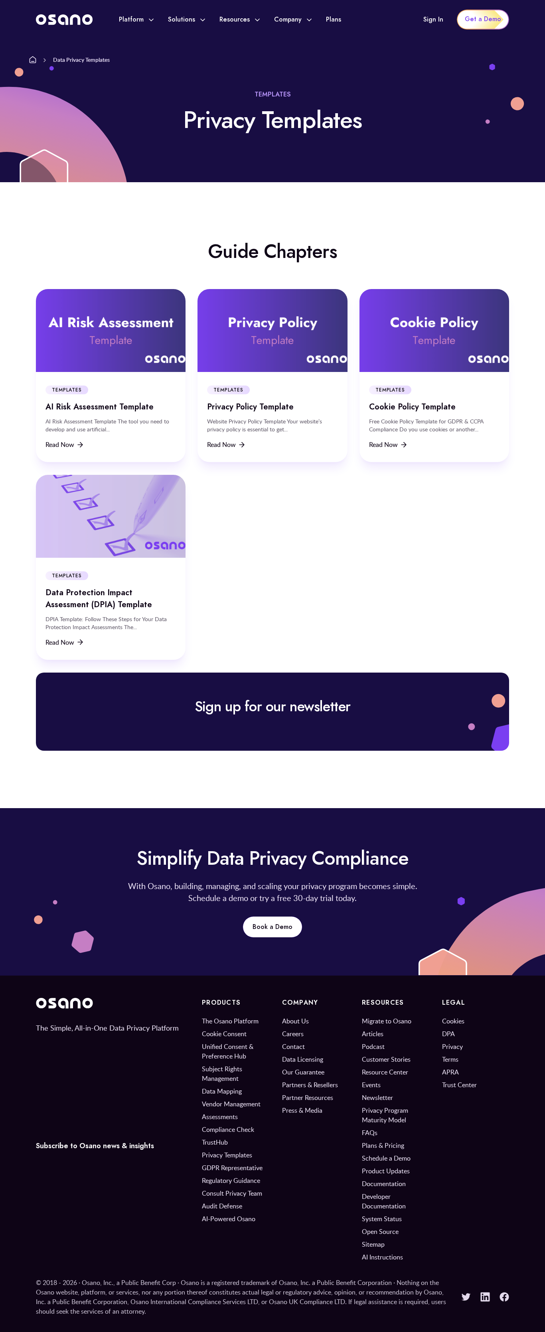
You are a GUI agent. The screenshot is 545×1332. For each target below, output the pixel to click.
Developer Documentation (384, 1201)
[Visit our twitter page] (466, 1297)
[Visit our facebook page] (504, 1297)
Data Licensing (302, 1059)
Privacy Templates (227, 1155)
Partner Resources (307, 1097)
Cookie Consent (224, 1033)
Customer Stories (386, 1059)
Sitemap (373, 1244)
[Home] (32, 59)
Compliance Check (228, 1129)
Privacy (452, 1046)
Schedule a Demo (386, 1158)
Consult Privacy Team (232, 1193)
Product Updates (386, 1171)
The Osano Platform (230, 1021)
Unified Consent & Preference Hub (227, 1051)
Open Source (380, 1231)
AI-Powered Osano (228, 1218)
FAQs (369, 1132)
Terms (450, 1059)
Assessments (220, 1116)
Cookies (453, 1021)
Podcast (373, 1046)
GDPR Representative (232, 1167)
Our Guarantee (303, 1072)
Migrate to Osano (386, 1021)
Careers (293, 1033)
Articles (372, 1033)
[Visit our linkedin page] (485, 1297)
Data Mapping (222, 1091)
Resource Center (385, 1072)
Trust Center (459, 1084)
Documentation (384, 1183)
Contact (293, 1046)
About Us (295, 1021)
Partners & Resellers (310, 1084)
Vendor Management (231, 1104)
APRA (450, 1072)
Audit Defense (222, 1206)
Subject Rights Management (222, 1073)
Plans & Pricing (383, 1145)
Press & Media (302, 1110)
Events (371, 1084)
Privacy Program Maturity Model (385, 1115)
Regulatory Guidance (231, 1180)
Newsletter (377, 1097)
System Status (382, 1218)
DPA (448, 1033)
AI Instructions (382, 1257)
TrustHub (215, 1142)
